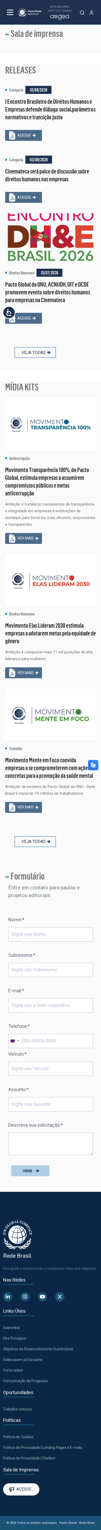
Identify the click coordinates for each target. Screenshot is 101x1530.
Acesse (24, 135)
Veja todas (33, 352)
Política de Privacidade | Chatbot (29, 1458)
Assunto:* (18, 1089)
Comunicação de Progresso (25, 1381)
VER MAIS (25, 538)
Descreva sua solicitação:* (35, 1125)
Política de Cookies (18, 1437)
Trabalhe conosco (17, 1409)
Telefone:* (19, 1026)
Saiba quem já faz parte (22, 1360)
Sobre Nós (11, 1328)
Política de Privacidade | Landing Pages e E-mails (42, 1447)
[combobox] (14, 1041)
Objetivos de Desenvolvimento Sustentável (38, 1349)
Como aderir (13, 1370)
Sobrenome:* (21, 955)
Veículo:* (17, 1054)
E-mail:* (16, 990)
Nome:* (16, 919)
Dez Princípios (14, 1338)
